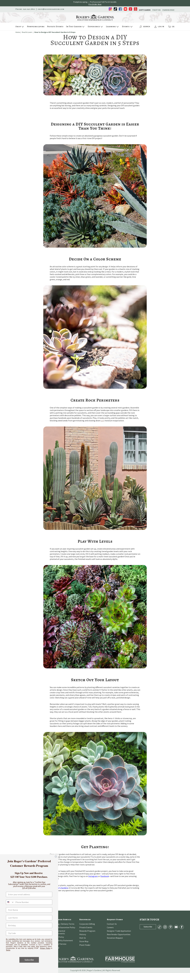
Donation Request (115, 938)
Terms (8, 950)
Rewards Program (87, 931)
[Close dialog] (56, 856)
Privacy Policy (45, 948)
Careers (110, 927)
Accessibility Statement (62, 940)
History (82, 934)
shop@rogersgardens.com (51, 9)
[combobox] (10, 902)
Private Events (55, 26)
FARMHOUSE (168, 10)
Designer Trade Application (119, 931)
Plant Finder (84, 945)
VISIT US (156, 10)
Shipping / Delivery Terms (63, 924)
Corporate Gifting (87, 924)
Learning (111, 26)
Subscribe (29, 959)
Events (126, 26)
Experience (94, 26)
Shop (18, 26)
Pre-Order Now (95, 4)
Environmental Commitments (58, 932)
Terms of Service (59, 944)
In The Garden (74, 26)
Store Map (83, 941)
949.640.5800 (29, 9)
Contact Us (112, 924)
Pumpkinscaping (35, 26)
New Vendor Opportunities (118, 934)
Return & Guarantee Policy (63, 927)
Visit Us (82, 938)
